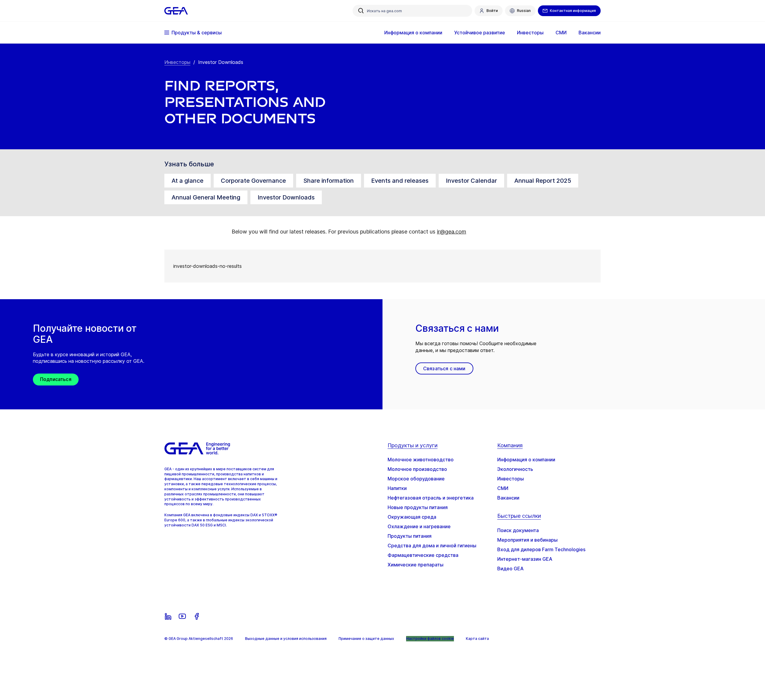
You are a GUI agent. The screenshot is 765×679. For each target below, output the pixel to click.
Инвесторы (177, 62)
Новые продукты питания (418, 507)
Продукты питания (410, 536)
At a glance (188, 180)
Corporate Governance (253, 180)
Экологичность (515, 469)
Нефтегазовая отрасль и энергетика (431, 498)
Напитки (397, 488)
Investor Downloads (286, 197)
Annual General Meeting (206, 197)
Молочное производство (417, 469)
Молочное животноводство (421, 460)
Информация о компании (526, 460)
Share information (328, 180)
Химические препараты (415, 565)
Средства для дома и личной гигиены (432, 546)
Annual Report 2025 (542, 180)
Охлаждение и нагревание (419, 526)
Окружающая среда (412, 517)
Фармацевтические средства (423, 555)
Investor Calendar (471, 180)
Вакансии (508, 498)
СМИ (502, 488)
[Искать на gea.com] (361, 10)
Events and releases (400, 180)
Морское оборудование (416, 479)
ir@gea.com (451, 231)
